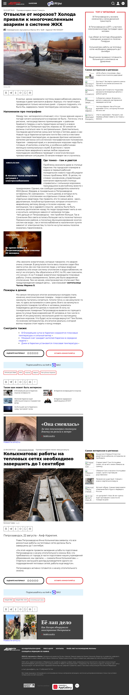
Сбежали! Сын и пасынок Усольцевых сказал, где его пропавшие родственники (110, 473)
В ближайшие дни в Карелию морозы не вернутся (25, 392)
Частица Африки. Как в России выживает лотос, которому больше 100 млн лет (110, 108)
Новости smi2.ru (12, 442)
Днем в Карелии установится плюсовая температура (49, 343)
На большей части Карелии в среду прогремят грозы (25, 408)
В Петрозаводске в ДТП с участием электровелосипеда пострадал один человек (105, 29)
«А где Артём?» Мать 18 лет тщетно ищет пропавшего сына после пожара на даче (109, 498)
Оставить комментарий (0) (64, 353)
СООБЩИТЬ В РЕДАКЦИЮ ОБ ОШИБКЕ (35, 651)
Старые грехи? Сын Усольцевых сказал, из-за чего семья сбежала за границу (110, 464)
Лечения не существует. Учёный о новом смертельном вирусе (109, 480)
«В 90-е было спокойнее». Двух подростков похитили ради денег (109, 74)
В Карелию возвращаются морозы (67, 391)
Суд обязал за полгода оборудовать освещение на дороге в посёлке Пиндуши (105, 39)
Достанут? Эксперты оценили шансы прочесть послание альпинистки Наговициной (110, 83)
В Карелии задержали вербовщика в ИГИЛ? (63, 400)
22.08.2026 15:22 (10, 450)
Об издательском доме (31, 648)
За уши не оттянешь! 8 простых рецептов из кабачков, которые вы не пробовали (110, 456)
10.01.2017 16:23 (9, 10)
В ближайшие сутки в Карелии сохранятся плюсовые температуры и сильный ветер (48, 334)
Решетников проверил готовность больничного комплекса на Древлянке (105, 59)
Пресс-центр (48, 648)
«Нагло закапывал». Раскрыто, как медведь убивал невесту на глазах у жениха (110, 117)
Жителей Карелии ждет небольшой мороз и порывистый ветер (27, 401)
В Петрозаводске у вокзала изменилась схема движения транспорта (105, 19)
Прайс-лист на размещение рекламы (81, 648)
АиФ (18, 523)
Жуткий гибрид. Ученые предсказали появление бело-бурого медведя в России (110, 489)
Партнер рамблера (43, 685)
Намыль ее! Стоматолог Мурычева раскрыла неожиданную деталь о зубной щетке (109, 92)
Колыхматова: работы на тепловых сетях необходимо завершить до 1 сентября (105, 49)
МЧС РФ (7, 87)
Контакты (60, 648)
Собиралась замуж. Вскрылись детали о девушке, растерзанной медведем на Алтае (109, 100)
